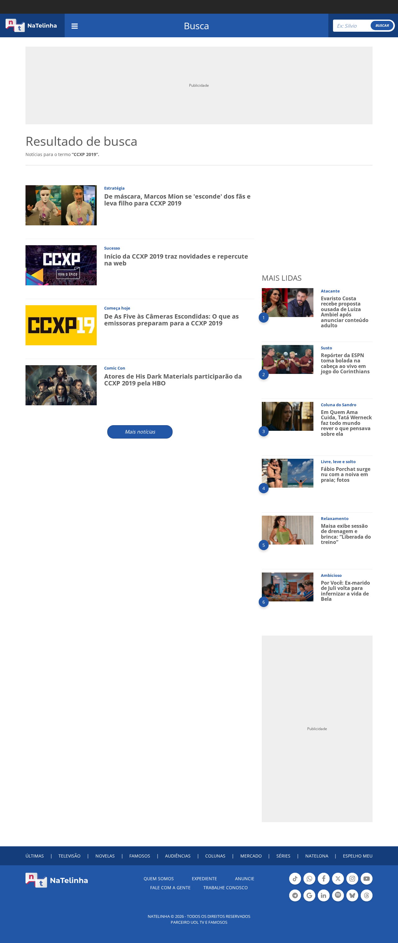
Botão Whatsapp (309, 884)
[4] (287, 473)
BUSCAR (382, 25)
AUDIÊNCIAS (178, 856)
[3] (287, 416)
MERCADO (251, 856)
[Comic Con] (61, 385)
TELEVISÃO (69, 856)
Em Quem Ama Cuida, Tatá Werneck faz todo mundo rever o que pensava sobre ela (346, 423)
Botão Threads (367, 900)
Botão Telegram (295, 900)
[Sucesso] (61, 265)
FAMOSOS (139, 856)
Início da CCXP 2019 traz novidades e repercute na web (176, 259)
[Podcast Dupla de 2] (338, 895)
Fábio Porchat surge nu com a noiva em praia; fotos (345, 474)
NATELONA (316, 856)
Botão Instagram (352, 884)
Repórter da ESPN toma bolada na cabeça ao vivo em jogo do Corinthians (345, 363)
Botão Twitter (338, 884)
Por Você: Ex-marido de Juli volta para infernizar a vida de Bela (345, 591)
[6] (287, 586)
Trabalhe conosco (225, 887)
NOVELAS (105, 856)
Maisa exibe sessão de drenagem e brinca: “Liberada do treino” (346, 534)
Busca (196, 25)
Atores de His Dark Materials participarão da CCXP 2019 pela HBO (173, 379)
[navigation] (75, 25)
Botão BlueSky (352, 900)
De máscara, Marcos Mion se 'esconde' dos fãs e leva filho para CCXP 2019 (177, 199)
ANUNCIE (244, 878)
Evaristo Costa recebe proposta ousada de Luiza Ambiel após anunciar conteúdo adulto (344, 312)
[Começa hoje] (61, 325)
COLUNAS (215, 856)
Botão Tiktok (295, 884)
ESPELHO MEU (358, 856)
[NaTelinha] (31, 25)
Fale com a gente (170, 887)
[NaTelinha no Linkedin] (324, 895)
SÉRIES (283, 856)
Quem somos (159, 878)
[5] (287, 529)
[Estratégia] (61, 205)
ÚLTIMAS (34, 856)
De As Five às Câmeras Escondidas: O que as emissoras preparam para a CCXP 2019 (171, 319)
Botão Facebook (324, 884)
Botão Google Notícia (309, 900)
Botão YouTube (367, 884)
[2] (287, 359)
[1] (287, 302)
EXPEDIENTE (204, 878)
